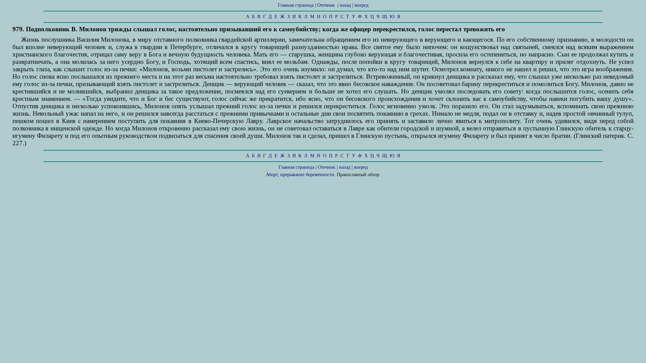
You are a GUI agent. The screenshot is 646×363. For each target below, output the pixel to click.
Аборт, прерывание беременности (300, 174)
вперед (361, 5)
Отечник (326, 5)
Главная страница (296, 5)
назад (345, 5)
